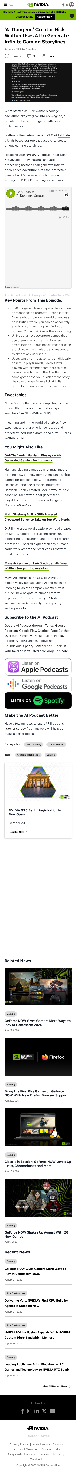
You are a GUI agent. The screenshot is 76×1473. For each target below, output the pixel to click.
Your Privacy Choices (48, 1444)
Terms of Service (24, 1449)
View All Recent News (55, 1386)
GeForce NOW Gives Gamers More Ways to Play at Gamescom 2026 (38, 1023)
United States (38, 1436)
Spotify (28, 646)
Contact (36, 1459)
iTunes (49, 625)
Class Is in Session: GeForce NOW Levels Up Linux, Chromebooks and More (38, 1164)
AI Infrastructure (16, 1293)
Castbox (43, 631)
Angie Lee (31, 49)
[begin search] (11, 4)
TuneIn (58, 646)
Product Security (51, 1454)
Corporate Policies (21, 1454)
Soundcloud (13, 646)
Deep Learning (33, 744)
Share (51, 56)
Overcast (11, 636)
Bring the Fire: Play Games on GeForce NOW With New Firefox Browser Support (36, 1093)
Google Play (27, 631)
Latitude (64, 135)
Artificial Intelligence (28, 755)
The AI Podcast (15, 295)
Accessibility (50, 1449)
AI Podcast (23, 625)
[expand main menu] (5, 4)
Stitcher (40, 646)
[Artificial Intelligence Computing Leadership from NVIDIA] (38, 5)
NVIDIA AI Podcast (39, 155)
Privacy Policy (19, 1444)
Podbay (59, 636)
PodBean (11, 641)
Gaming (11, 1261)
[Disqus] (38, 895)
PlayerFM (25, 636)
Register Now (16, 831)
